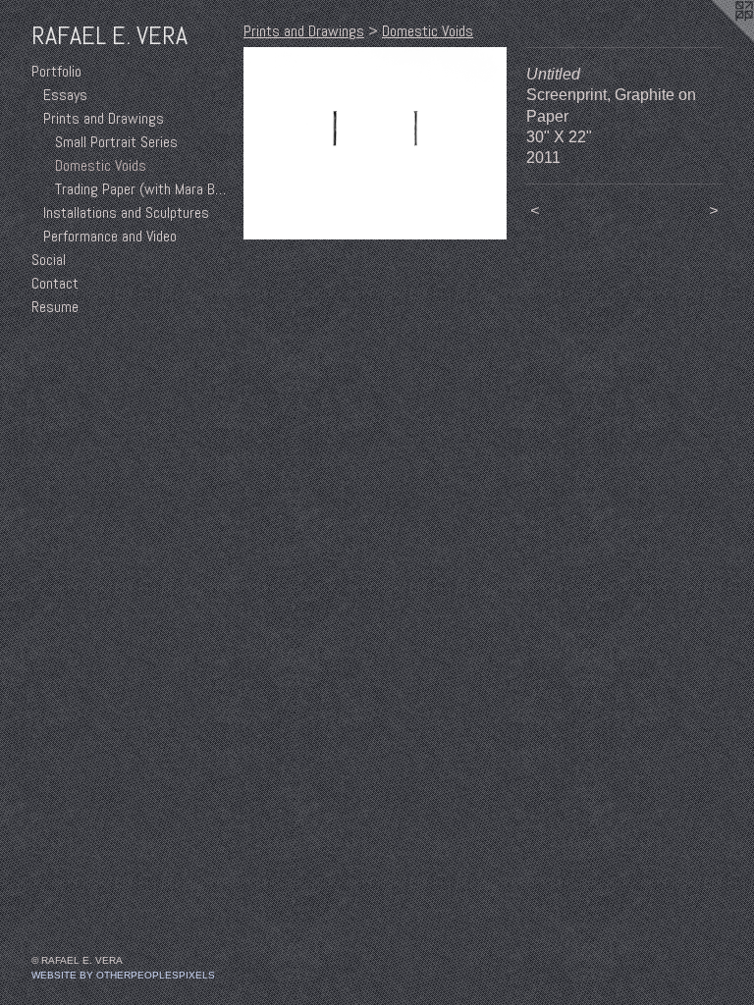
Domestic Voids (100, 165)
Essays (65, 94)
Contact (55, 283)
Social (48, 259)
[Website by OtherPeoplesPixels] (714, 39)
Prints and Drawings (103, 118)
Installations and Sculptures (126, 212)
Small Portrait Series (116, 142)
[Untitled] (375, 143)
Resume (55, 306)
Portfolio (56, 71)
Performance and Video (110, 236)
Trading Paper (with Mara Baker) (141, 189)
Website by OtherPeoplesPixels (123, 975)
